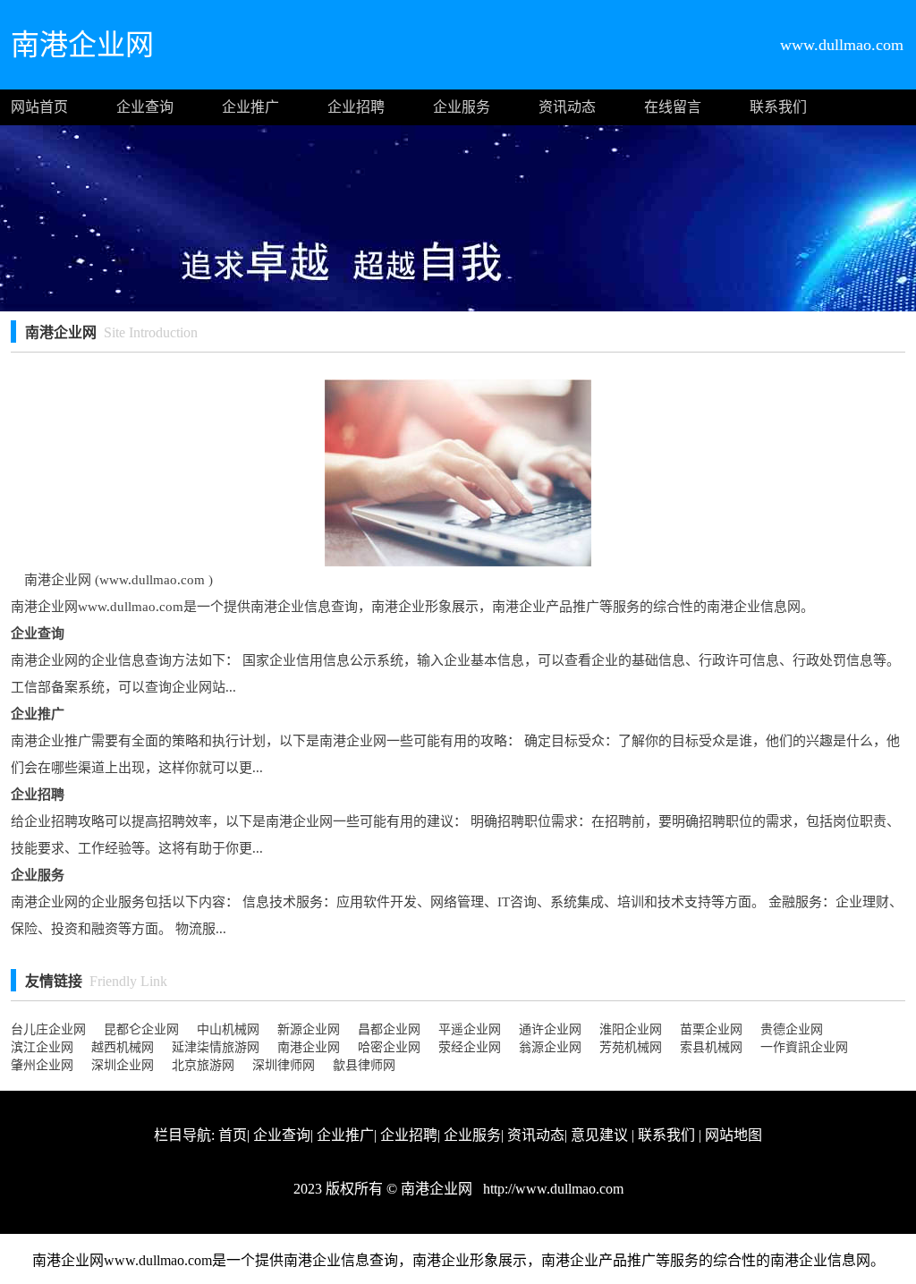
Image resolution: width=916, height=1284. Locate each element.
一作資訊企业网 (804, 1047)
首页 (232, 1135)
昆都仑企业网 (141, 1029)
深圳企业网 (122, 1065)
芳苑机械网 (630, 1047)
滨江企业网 (42, 1047)
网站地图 (733, 1135)
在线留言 (672, 107)
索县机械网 (711, 1047)
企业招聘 (356, 107)
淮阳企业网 (630, 1029)
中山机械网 (228, 1029)
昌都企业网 (389, 1029)
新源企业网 (308, 1029)
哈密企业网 (389, 1047)
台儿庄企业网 (48, 1029)
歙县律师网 (364, 1065)
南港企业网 (308, 1047)
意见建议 (599, 1135)
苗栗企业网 (711, 1029)
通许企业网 (550, 1029)
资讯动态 (567, 107)
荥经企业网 (469, 1047)
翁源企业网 (550, 1047)
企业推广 (250, 107)
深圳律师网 (283, 1065)
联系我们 (778, 107)
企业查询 (145, 107)
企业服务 (461, 107)
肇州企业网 (42, 1065)
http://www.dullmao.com (551, 1188)
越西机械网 (122, 1047)
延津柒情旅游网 (215, 1047)
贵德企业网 (791, 1029)
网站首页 (39, 107)
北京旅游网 (203, 1065)
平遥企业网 (469, 1029)
